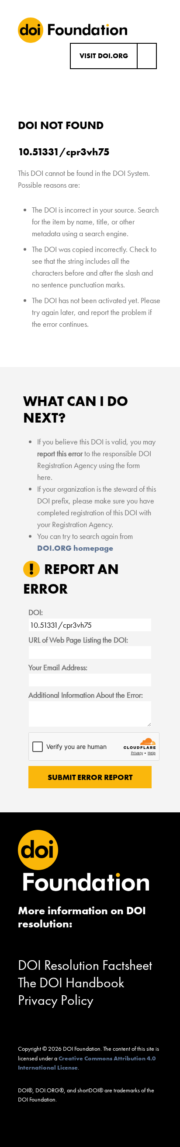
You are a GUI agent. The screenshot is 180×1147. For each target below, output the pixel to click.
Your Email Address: (57, 667)
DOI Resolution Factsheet (85, 965)
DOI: (35, 612)
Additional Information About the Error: (85, 695)
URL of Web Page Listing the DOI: (78, 640)
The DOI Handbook (71, 983)
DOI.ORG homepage (75, 548)
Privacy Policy (55, 1000)
